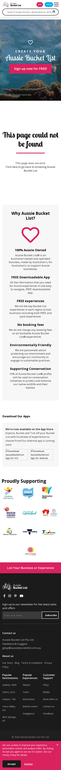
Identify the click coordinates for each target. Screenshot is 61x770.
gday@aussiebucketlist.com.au (21, 648)
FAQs (46, 684)
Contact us (48, 706)
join (39, 4)
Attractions (29, 699)
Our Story (7, 662)
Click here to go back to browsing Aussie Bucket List (30, 168)
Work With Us (50, 699)
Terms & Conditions (32, 662)
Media (46, 691)
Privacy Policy (9, 754)
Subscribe (51, 615)
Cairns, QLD (8, 691)
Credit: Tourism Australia (18, 94)
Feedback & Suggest (14, 644)
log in (49, 4)
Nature (26, 684)
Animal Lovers (30, 706)
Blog (17, 662)
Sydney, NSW (9, 684)
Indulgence (28, 713)
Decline (28, 763)
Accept (12, 763)
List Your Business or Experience (30, 568)
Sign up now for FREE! (30, 69)
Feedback (48, 713)
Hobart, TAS (9, 699)
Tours (26, 691)
